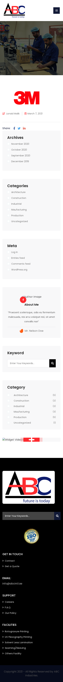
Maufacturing (19, 209)
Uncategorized (19, 221)
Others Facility (13, 653)
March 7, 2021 (34, 113)
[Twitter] (19, 128)
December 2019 (20, 161)
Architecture (18, 192)
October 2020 (19, 149)
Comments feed (20, 263)
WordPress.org (19, 269)
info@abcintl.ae (12, 583)
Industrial (16, 203)
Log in (14, 252)
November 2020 (20, 144)
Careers (9, 602)
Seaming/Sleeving (15, 648)
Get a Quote (12, 566)
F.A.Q (7, 607)
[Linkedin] (24, 128)
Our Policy (10, 613)
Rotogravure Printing (17, 631)
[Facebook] (14, 128)
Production (17, 215)
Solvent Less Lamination (19, 642)
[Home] (14, 10)
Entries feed (18, 258)
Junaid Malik (13, 113)
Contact (10, 560)
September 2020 (20, 155)
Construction (18, 198)
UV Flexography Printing (18, 637)
